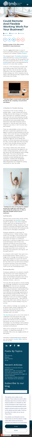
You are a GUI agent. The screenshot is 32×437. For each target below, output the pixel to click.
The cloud (6, 315)
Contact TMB (17, 339)
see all (6, 360)
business (7, 357)
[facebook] (5, 39)
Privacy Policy (16, 435)
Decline (16, 430)
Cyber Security (8, 355)
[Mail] (23, 39)
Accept (16, 426)
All (5, 354)
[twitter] (9, 39)
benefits (18, 220)
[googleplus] (18, 39)
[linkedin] (14, 39)
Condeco (24, 53)
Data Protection (9, 358)
